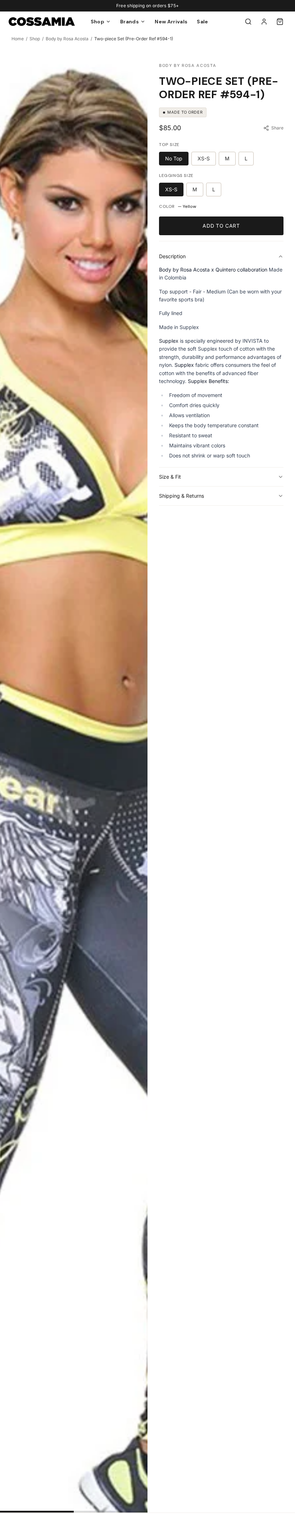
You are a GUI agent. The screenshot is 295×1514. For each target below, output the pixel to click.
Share (277, 128)
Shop (35, 38)
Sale (202, 21)
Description (172, 256)
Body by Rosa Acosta (67, 38)
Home (18, 38)
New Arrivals (171, 21)
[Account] (264, 21)
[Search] (248, 21)
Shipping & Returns (181, 496)
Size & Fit (170, 477)
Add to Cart (221, 226)
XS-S (204, 158)
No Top (173, 158)
